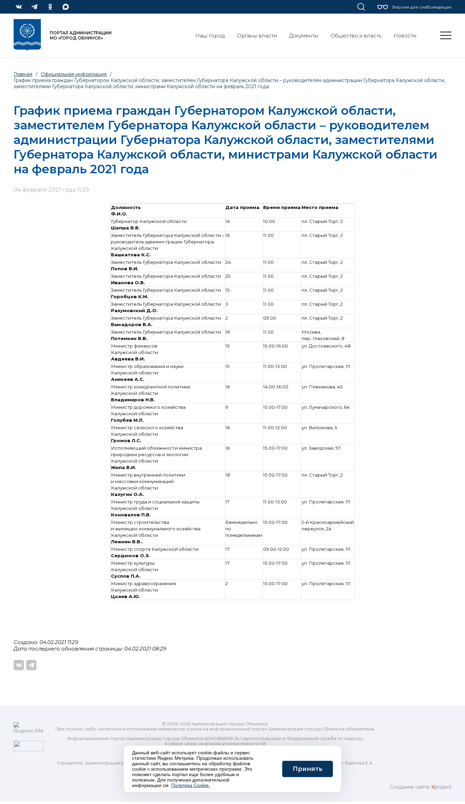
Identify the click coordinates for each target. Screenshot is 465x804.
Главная (23, 74)
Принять (307, 769)
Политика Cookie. (190, 785)
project (441, 787)
